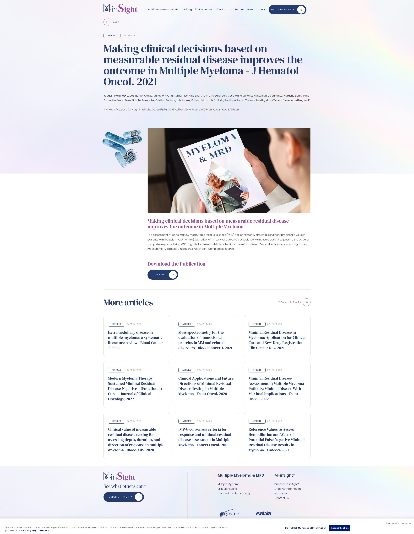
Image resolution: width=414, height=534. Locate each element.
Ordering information (287, 489)
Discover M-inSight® (286, 484)
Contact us (237, 9)
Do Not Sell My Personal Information (306, 527)
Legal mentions (40, 530)
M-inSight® (189, 9)
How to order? (256, 9)
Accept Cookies (340, 527)
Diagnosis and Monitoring (234, 493)
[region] (207, 526)
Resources (205, 9)
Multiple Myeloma (229, 484)
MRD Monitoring (227, 489)
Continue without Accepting (399, 523)
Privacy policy (23, 530)
